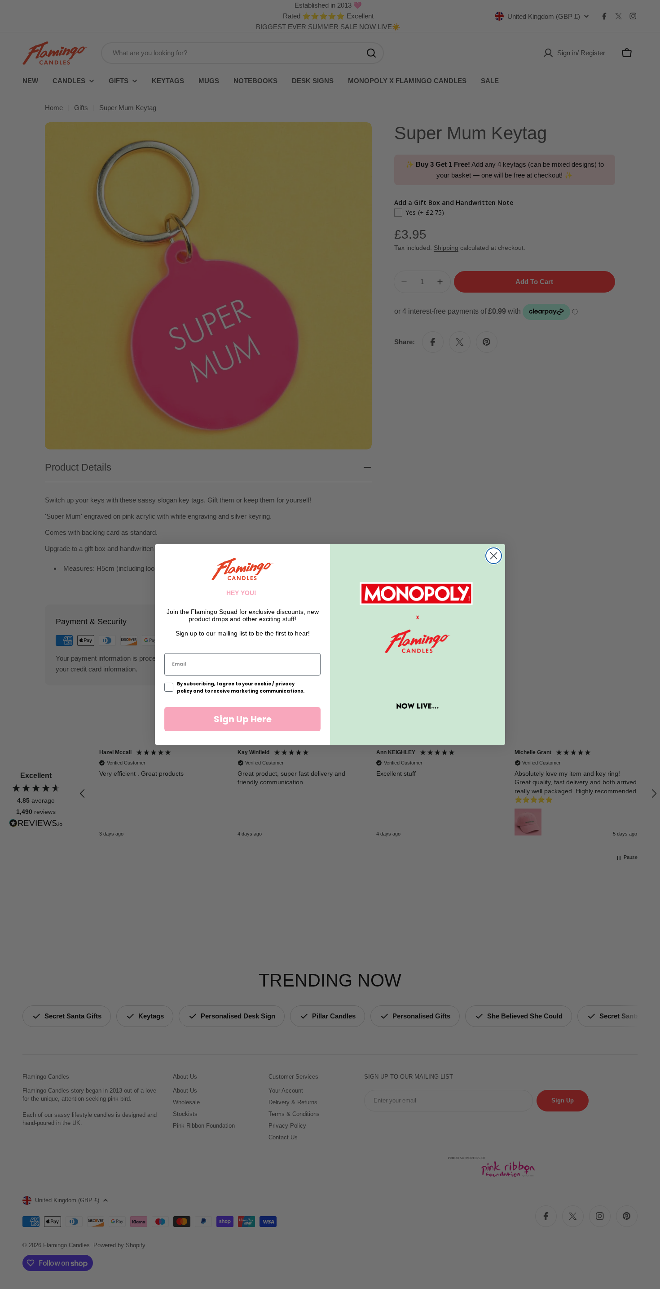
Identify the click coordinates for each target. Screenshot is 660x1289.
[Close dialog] (494, 556)
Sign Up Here (243, 719)
